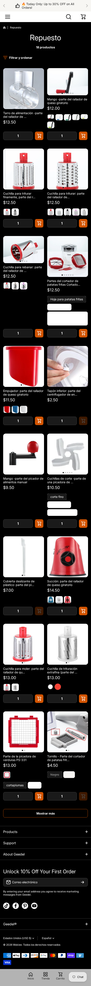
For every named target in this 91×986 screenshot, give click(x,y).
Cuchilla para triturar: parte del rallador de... (65, 195)
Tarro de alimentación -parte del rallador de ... (23, 114)
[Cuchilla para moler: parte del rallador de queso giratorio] (23, 644)
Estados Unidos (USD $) (17, 938)
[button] (5, 6)
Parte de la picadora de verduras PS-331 (19, 758)
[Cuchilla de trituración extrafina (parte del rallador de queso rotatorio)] (67, 644)
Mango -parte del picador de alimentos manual (23, 480)
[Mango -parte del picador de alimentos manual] (23, 454)
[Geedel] (45, 17)
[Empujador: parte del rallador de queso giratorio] (23, 366)
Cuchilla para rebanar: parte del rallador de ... (22, 268)
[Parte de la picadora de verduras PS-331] (23, 731)
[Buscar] (68, 16)
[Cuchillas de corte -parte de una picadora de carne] (67, 454)
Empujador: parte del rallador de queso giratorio (23, 392)
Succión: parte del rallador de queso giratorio (65, 583)
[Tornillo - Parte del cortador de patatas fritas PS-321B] (67, 731)
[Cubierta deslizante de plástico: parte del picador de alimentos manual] (23, 556)
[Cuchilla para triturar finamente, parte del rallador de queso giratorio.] (23, 169)
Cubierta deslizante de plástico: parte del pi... (18, 583)
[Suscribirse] (82, 882)
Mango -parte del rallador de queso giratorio (67, 101)
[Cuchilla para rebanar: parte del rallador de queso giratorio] (23, 249)
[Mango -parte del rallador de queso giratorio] (67, 81)
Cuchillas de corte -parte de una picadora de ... (66, 480)
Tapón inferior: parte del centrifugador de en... (63, 392)
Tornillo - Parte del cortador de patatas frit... (66, 758)
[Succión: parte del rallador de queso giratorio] (67, 556)
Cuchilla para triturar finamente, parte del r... (19, 195)
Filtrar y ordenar (20, 57)
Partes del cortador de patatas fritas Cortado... (63, 282)
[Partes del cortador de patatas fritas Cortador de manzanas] (67, 256)
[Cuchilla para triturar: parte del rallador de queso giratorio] (67, 169)
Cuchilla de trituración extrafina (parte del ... (62, 670)
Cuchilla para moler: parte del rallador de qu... (23, 670)
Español (46, 938)
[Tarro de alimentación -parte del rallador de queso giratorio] (23, 88)
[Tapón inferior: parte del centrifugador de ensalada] (67, 366)
